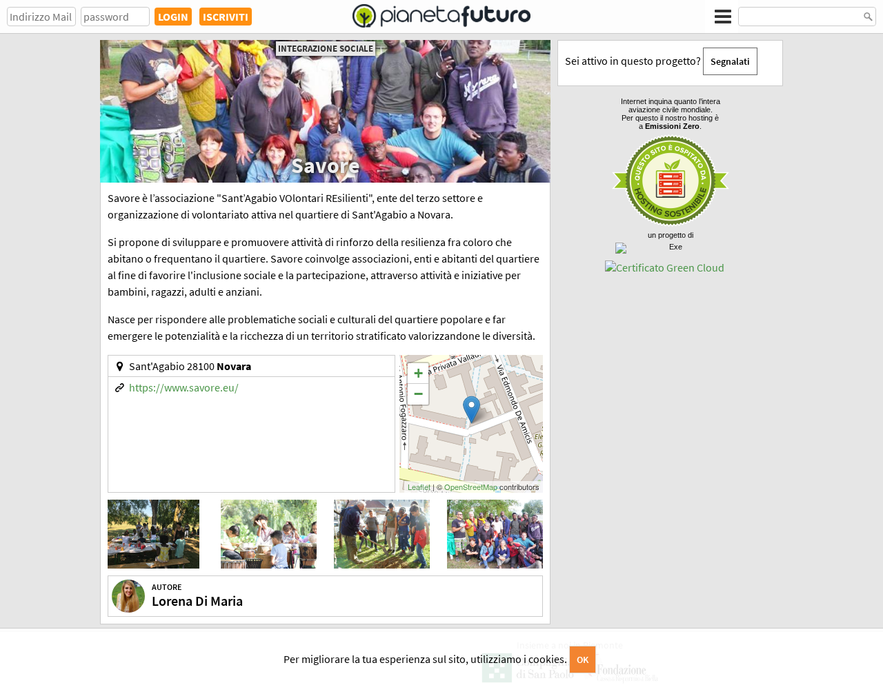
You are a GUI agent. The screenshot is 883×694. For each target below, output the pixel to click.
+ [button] (418, 373)
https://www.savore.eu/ (184, 387)
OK (582, 659)
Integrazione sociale (325, 48)
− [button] (418, 393)
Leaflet (419, 486)
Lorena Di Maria (197, 600)
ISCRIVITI (225, 16)
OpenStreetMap (470, 486)
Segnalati (730, 61)
